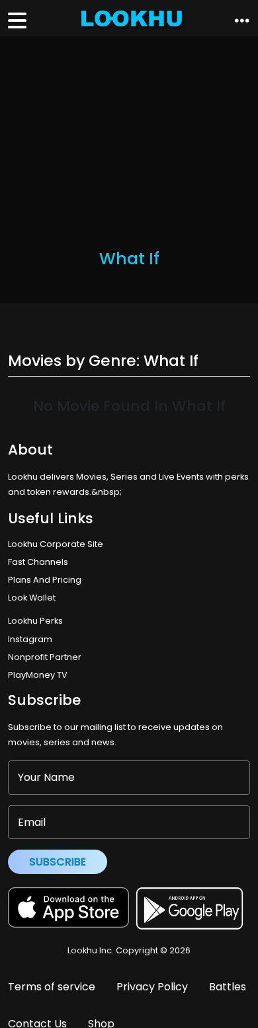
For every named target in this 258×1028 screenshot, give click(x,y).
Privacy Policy (152, 986)
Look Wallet (32, 597)
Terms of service (51, 986)
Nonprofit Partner (44, 657)
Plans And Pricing (44, 579)
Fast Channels (38, 562)
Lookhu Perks (35, 620)
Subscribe (57, 861)
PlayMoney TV (37, 674)
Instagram (30, 639)
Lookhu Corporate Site (57, 544)
